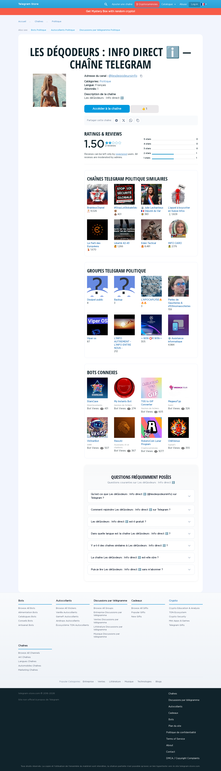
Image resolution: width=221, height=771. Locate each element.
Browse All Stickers (66, 608)
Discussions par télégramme (183, 700)
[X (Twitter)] (124, 120)
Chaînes (172, 694)
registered (121, 154)
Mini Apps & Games (179, 621)
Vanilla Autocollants (66, 612)
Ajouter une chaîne (122, 4)
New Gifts (136, 617)
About (169, 745)
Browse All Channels (29, 653)
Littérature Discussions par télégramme (108, 628)
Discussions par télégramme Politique (100, 30)
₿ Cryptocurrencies (147, 4)
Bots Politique (38, 30)
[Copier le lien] (138, 120)
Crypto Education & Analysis (184, 608)
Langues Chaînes (27, 661)
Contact (170, 752)
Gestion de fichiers (123, 405)
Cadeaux (173, 713)
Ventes (101, 682)
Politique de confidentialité (181, 733)
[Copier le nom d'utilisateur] (141, 76)
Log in (194, 4)
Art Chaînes (24, 657)
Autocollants (175, 707)
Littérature (115, 682)
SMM (89, 445)
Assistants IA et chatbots (121, 446)
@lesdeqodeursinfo (123, 76)
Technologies (145, 682)
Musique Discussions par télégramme (107, 635)
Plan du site (174, 726)
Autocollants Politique (63, 30)
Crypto (173, 601)
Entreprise (88, 682)
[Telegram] (116, 120)
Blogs (159, 682)
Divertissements (94, 405)
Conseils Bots (25, 621)
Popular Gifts (138, 612)
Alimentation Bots (28, 612)
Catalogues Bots (27, 617)
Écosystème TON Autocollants (72, 625)
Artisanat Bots (26, 625)
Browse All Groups (103, 608)
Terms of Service (175, 739)
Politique (105, 81)
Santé (170, 405)
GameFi (171, 445)
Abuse (183, 4)
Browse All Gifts (139, 608)
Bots (171, 720)
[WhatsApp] (131, 120)
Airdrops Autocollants (68, 621)
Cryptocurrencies (149, 448)
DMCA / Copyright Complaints (182, 758)
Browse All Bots (26, 608)
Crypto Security (177, 617)
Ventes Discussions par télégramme (106, 621)
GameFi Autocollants (67, 617)
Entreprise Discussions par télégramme (108, 614)
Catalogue (167, 4)
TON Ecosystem (177, 612)
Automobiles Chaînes (29, 666)
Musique (129, 682)
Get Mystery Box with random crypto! (110, 11)
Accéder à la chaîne (107, 108)
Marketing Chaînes (28, 670)
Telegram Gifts (177, 625)
